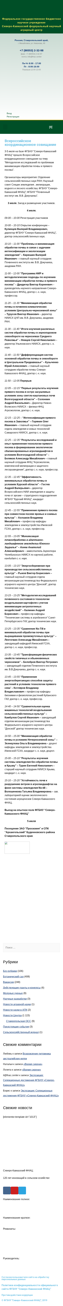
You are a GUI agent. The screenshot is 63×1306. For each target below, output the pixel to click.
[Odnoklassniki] (32, 127)
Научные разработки (15, 998)
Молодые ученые (13, 993)
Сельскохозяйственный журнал (21, 1032)
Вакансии (8, 982)
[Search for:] (31, 947)
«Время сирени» (32, 1064)
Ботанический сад (13, 976)
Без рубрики (10, 971)
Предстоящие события (16, 1026)
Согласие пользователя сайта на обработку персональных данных (25, 1278)
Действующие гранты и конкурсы (22, 987)
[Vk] (23, 127)
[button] (5, 127)
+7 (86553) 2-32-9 (31, 50)
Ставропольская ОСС (18, 1021)
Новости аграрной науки (17, 1004)
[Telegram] (41, 127)
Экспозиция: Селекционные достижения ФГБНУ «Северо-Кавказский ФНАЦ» (29, 1080)
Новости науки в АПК (15, 1010)
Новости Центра (12, 1015)
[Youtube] (14, 1190)
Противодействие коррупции (17, 1295)
